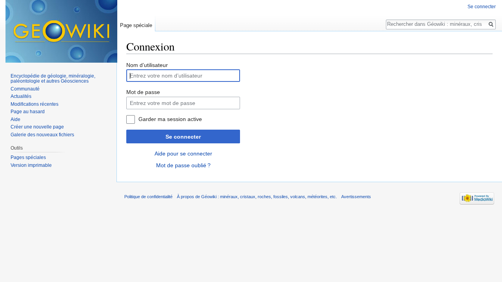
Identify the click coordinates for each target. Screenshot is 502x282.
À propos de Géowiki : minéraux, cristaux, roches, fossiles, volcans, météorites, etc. (257, 196)
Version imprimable (31, 165)
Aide (15, 119)
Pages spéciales (28, 157)
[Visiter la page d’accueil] (61, 31)
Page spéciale (136, 25)
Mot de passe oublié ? (183, 165)
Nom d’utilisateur (147, 65)
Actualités (21, 96)
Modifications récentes (34, 104)
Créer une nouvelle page (37, 127)
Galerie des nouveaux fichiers (42, 134)
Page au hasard (28, 111)
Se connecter (183, 137)
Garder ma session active (170, 119)
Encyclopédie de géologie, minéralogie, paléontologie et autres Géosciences (53, 78)
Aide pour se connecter (183, 153)
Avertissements (356, 196)
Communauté (25, 89)
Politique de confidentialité (148, 196)
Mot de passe (143, 92)
